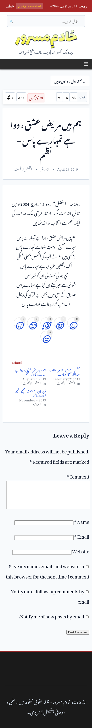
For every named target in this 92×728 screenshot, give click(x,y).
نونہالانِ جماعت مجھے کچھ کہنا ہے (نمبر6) (30, 392)
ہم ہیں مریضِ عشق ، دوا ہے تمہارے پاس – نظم (30, 371)
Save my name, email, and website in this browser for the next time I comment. (47, 570)
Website (80, 550)
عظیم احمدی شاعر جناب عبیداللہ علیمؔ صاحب (64, 371)
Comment (78, 475)
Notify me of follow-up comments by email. (49, 595)
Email (81, 535)
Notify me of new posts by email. (51, 615)
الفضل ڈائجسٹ (23, 168)
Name (81, 520)
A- (66, 96)
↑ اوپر (21, 96)
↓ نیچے (10, 96)
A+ (73, 96)
